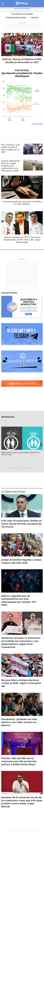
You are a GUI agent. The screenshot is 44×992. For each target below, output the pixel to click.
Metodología (37, 124)
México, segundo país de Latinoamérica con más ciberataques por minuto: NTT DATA (19, 600)
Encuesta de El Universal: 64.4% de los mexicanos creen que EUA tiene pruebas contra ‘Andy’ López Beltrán (21, 802)
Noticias (35, 17)
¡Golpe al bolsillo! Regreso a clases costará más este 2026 (21, 561)
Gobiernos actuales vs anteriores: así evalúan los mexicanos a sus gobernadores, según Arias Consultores (21, 642)
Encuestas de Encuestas (22, 14)
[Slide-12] (25, 468)
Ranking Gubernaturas (16, 17)
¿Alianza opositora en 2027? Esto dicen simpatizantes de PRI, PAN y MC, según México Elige (22, 239)
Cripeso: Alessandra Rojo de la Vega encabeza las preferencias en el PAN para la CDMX (10, 166)
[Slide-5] (15, 468)
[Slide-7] (18, 468)
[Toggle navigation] (2, 3)
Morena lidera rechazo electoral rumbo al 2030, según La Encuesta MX (21, 683)
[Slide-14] (28, 468)
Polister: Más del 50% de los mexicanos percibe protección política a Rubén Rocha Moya (19, 761)
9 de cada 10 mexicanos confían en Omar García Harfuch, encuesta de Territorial (21, 523)
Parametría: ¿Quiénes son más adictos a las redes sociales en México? (19, 722)
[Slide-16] (31, 468)
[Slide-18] (34, 468)
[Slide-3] (12, 468)
